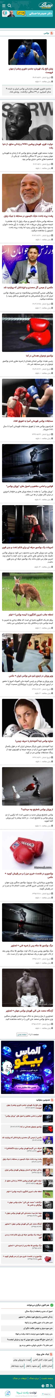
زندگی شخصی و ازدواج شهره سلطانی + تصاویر (35, 1317)
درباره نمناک (34, 1378)
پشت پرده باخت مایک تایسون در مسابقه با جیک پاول (28, 216)
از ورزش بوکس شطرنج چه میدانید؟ (37, 809)
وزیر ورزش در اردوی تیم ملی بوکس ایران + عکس (31, 676)
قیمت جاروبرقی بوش (22, 1359)
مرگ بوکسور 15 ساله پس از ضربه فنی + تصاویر (32, 945)
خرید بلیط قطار (17, 1366)
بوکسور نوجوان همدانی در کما (39, 356)
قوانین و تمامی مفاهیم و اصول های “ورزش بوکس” (29, 486)
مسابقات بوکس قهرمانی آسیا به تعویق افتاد (33, 421)
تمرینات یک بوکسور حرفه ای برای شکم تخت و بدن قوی (27, 547)
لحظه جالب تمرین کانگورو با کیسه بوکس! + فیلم (31, 614)
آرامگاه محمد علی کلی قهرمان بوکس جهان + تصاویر (29, 1011)
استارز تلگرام (47, 1366)
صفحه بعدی (22, 1034)
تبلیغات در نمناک (20, 1378)
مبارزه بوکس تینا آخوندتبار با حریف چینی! (34, 741)
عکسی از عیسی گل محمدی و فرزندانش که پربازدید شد (28, 287)
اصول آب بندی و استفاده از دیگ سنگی (38, 1311)
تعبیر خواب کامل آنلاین (42, 1359)
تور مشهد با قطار (33, 1366)
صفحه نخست (47, 1378)
